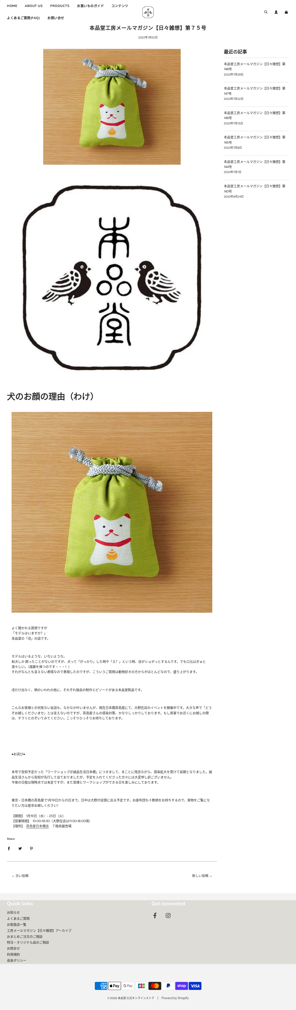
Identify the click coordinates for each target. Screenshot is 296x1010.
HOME (12, 6)
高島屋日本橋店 (37, 826)
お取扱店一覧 (16, 924)
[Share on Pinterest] (31, 848)
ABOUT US (34, 6)
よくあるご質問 (18, 918)
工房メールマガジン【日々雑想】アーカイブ (39, 930)
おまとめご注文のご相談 (25, 936)
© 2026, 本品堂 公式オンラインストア (130, 998)
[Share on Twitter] (20, 848)
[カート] (287, 12)
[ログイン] (276, 12)
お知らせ (13, 912)
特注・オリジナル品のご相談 (28, 942)
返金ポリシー (16, 960)
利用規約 (13, 954)
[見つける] (266, 12)
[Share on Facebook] (8, 848)
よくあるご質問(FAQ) (23, 18)
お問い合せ (55, 18)
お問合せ (13, 948)
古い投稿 (21, 876)
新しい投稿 (200, 876)
